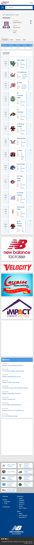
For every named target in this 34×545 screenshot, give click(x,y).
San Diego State (20, 178)
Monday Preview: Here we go (10, 382)
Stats (24, 39)
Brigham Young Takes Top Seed (11, 393)
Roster (11, 39)
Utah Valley (21, 60)
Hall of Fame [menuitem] (22, 508)
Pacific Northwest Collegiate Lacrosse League (28, 472)
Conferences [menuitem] (6, 507)
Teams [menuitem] (21, 498)
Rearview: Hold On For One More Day (13, 410)
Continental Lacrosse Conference (26, 465)
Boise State (21, 164)
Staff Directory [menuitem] (23, 515)
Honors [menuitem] (21, 506)
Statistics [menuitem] (21, 502)
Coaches (18, 39)
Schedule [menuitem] (5, 496)
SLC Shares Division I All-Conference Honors (15, 388)
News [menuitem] (20, 513)
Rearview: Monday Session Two (11, 376)
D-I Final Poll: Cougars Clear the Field (13, 371)
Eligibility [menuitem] (21, 500)
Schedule (4, 39)
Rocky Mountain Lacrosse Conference (11, 478)
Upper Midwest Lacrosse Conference (27, 484)
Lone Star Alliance (11, 471)
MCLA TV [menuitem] (21, 504)
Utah (20, 82)
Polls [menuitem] (5, 503)
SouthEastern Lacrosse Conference (27, 478)
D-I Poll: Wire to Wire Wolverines (11, 405)
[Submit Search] (6, 7)
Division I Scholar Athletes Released (12, 365)
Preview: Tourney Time (8, 399)
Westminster (21, 138)
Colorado (20, 112)
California (23, 72)
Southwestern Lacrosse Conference (10, 484)
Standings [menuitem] (7, 501)
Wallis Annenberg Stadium (24, 76)
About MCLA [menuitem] (22, 517)
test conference (10, 15)
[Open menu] (2, 7)
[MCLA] (5, 2)
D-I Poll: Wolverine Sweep (9, 416)
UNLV (20, 150)
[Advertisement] (17, 338)
